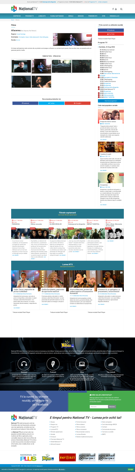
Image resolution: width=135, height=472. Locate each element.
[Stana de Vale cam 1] (87, 457)
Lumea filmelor (81, 434)
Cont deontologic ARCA (109, 424)
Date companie (103, 2)
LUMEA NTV (42, 16)
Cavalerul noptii (105, 154)
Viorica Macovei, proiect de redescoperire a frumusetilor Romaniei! (81, 291)
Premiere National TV (57, 439)
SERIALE (70, 16)
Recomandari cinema (83, 432)
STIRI (103, 16)
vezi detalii (103, 139)
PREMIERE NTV (92, 16)
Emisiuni (24, 372)
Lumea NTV (54, 429)
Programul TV (93, 2)
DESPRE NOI (17, 16)
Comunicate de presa (108, 429)
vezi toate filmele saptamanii (67, 215)
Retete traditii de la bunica (84, 437)
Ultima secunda (108, 95)
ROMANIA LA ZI (114, 16)
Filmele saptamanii (56, 432)
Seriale (53, 434)
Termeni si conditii (107, 432)
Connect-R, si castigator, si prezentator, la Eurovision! (109, 290)
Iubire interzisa (108, 93)
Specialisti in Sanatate (110, 77)
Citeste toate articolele (67, 385)
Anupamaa (107, 83)
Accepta (130, 469)
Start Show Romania (26, 294)
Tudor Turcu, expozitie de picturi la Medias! (24, 290)
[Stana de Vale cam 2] (106, 457)
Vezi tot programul (111, 101)
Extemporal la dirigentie (49, 2)
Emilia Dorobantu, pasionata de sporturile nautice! (53, 290)
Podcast (53, 372)
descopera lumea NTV (67, 266)
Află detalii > (62, 469)
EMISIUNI (81, 16)
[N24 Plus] (28, 457)
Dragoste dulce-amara (108, 121)
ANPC (104, 434)
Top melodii (111, 372)
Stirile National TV (56, 441)
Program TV (54, 427)
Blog (82, 372)
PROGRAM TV (29, 16)
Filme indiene (80, 424)
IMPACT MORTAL (109, 97)
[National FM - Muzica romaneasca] (48, 457)
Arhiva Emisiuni (55, 444)
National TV (39, 466)
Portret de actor (81, 422)
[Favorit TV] (67, 457)
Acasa (12, 19)
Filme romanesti (81, 429)
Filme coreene (80, 427)
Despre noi (54, 424)
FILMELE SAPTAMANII (57, 16)
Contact (104, 427)
